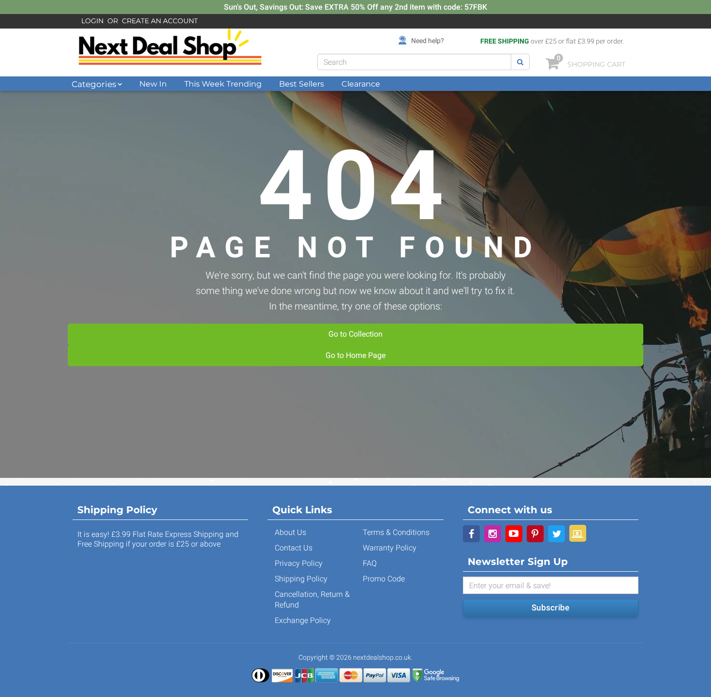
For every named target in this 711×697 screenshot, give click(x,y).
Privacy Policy (299, 563)
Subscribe (550, 607)
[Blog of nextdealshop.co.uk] (577, 533)
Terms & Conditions (396, 532)
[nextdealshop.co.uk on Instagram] (492, 533)
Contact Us (293, 547)
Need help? (427, 40)
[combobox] (414, 62)
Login (92, 20)
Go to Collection (355, 334)
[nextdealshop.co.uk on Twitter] (556, 533)
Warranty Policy (389, 547)
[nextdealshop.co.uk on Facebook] (471, 533)
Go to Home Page (355, 355)
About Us (290, 532)
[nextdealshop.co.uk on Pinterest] (535, 533)
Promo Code (384, 578)
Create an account (160, 20)
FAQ (370, 563)
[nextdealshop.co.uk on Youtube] (513, 533)
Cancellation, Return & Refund (312, 599)
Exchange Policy (303, 620)
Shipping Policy (301, 578)
